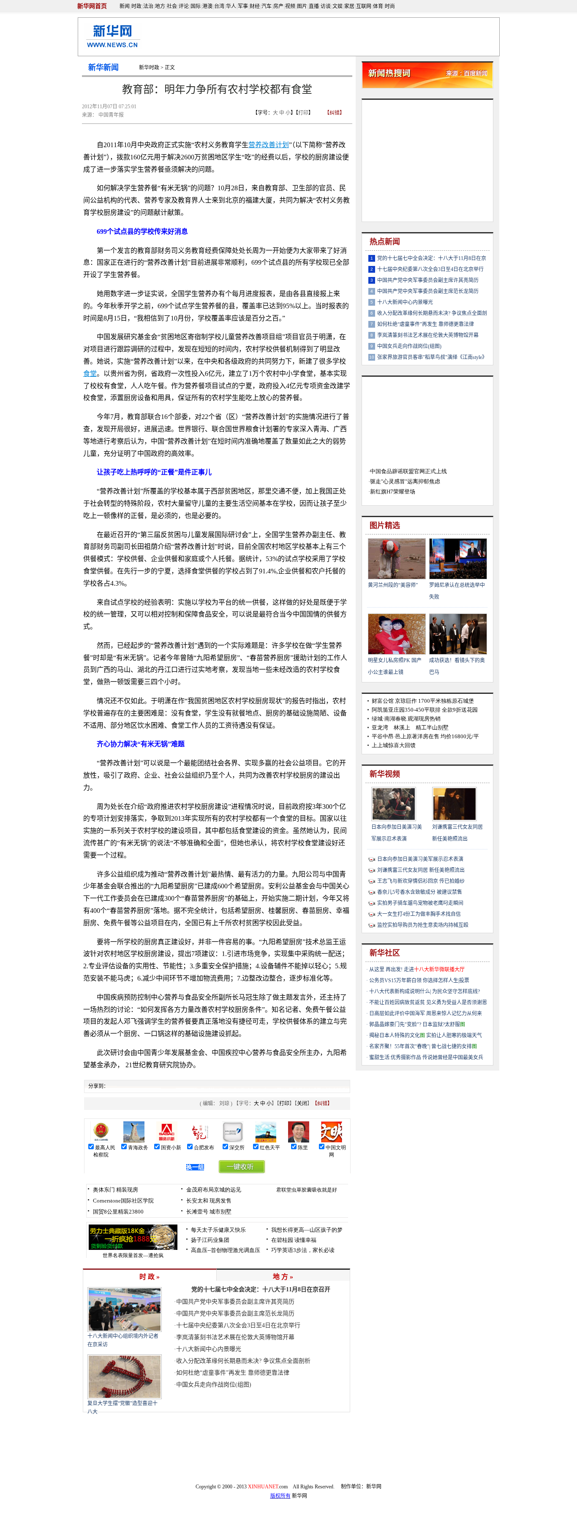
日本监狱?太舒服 (443, 1024)
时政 (136, 6)
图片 (302, 6)
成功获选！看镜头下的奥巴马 (457, 666)
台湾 (219, 6)
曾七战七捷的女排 (454, 1046)
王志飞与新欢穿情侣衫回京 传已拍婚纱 (421, 881)
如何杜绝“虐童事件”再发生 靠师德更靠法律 (232, 1373)
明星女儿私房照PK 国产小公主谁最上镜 (395, 666)
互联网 (363, 6)
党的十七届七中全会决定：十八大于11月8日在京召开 (260, 1289)
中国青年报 (111, 115)
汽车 (266, 6)
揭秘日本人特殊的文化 (397, 1035)
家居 (349, 6)
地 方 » (283, 1276)
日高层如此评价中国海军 (397, 1013)
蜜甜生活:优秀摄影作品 (395, 1057)
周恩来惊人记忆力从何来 (454, 1013)
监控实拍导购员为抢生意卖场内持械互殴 (422, 925)
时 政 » (149, 1276)
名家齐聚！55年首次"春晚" (399, 1046)
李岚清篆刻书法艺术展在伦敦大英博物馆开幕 (235, 1337)
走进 (434, 970)
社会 (172, 6)
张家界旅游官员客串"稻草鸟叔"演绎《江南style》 (432, 357)
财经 (255, 6)
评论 (184, 6)
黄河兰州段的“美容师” (393, 585)
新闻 (125, 6)
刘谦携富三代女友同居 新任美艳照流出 (457, 833)
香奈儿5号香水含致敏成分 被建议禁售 (419, 892)
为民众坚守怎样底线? (456, 992)
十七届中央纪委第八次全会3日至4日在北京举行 (238, 1325)
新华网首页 (92, 6)
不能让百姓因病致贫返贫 (397, 1002)
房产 (278, 6)
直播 (314, 6)
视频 (290, 6)
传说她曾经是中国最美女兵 (452, 1057)
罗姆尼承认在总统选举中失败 (457, 591)
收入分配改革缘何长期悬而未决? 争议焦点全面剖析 (243, 1361)
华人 (231, 6)
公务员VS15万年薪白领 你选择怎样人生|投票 (419, 981)
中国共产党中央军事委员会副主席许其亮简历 (235, 1302)
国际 (196, 6)
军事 (243, 6)
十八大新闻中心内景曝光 (208, 1349)
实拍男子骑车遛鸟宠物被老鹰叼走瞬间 (420, 903)
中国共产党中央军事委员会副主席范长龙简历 (235, 1313)
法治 (148, 6)
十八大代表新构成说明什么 (399, 992)
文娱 (337, 6)
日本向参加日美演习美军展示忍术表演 (396, 833)
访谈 (326, 6)
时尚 (390, 6)
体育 (378, 6)
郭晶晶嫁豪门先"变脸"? (395, 1024)
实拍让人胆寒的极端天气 (454, 1035)
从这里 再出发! (386, 970)
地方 (160, 6)
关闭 (302, 1104)
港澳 (207, 6)
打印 (303, 113)
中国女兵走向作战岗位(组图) (213, 1384)
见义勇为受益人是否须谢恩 (456, 1002)
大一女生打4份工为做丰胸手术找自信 (419, 914)
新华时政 (149, 68)
